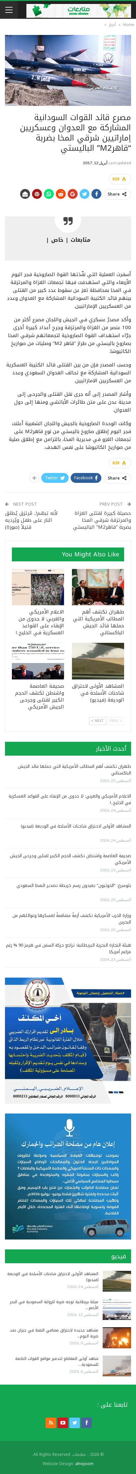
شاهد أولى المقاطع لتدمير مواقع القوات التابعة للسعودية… (56, 1361)
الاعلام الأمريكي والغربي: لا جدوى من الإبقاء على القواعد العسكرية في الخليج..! (70, 799)
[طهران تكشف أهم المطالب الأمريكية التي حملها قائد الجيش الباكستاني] (98, 587)
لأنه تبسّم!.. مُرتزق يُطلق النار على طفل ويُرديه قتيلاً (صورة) (31, 520)
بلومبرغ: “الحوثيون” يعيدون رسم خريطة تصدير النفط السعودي (74, 885)
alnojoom (84, 1463)
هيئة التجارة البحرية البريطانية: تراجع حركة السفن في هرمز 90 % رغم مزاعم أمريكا (68, 948)
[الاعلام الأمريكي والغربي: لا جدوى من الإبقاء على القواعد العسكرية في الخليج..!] (38, 587)
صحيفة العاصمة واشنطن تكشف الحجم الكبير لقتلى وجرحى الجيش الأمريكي (70, 859)
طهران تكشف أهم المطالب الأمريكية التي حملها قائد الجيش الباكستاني (74, 769)
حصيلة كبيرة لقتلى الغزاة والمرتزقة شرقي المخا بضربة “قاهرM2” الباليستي (102, 520)
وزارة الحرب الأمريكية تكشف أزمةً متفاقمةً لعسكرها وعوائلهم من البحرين (72, 918)
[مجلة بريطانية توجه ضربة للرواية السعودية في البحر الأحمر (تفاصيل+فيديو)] (117, 1309)
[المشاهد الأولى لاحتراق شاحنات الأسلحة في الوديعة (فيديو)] (98, 661)
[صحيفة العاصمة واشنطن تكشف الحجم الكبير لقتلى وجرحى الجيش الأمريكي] (38, 661)
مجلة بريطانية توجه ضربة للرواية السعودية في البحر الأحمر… (54, 1304)
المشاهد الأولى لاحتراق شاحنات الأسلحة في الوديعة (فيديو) (76, 826)
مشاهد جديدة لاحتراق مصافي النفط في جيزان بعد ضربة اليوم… (54, 1333)
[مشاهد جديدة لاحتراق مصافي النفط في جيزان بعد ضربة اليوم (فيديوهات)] (117, 1337)
